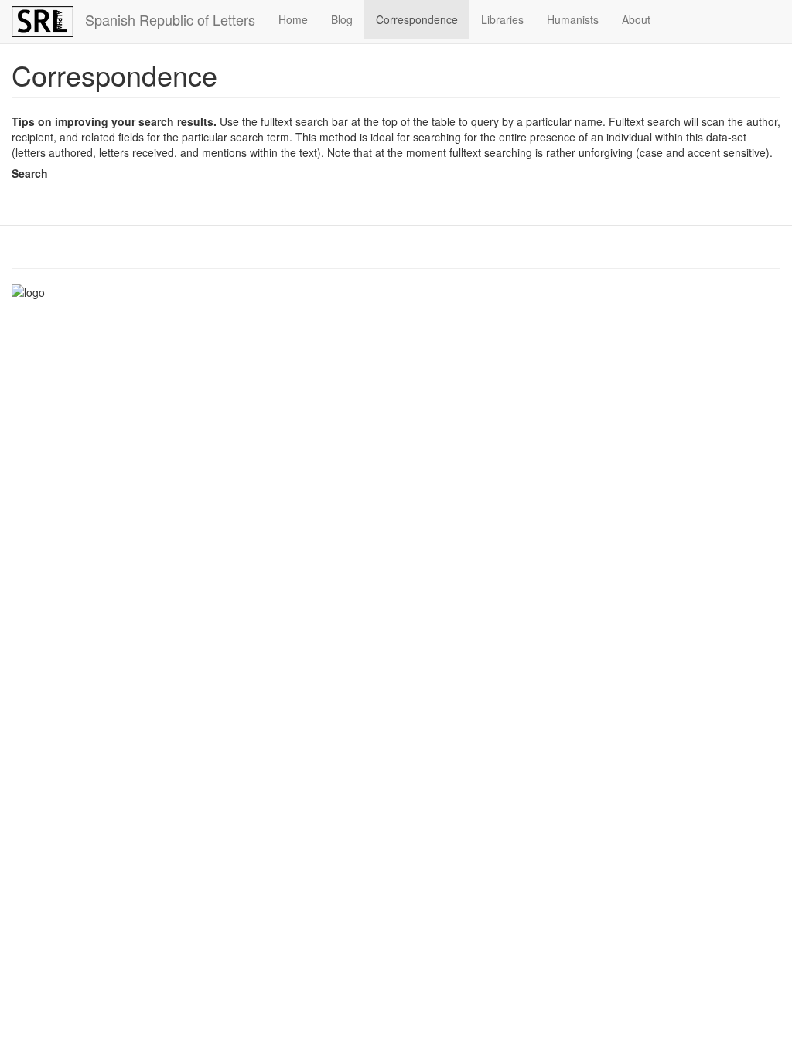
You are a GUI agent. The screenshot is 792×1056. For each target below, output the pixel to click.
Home (293, 19)
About (636, 19)
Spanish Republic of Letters (170, 19)
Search (30, 173)
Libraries (502, 19)
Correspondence (417, 19)
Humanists (573, 19)
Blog (342, 19)
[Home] (48, 21)
